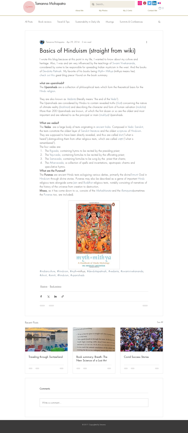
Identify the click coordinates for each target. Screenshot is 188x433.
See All (160, 322)
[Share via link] (62, 296)
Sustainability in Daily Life (87, 21)
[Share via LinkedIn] (55, 296)
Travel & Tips (63, 21)
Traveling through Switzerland (46, 357)
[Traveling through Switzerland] (46, 339)
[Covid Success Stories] (141, 339)
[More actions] (146, 42)
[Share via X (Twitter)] (48, 296)
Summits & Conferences (131, 21)
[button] (103, 10)
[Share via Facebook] (41, 296)
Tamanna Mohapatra (50, 3)
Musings (110, 21)
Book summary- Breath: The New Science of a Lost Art (91, 358)
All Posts (29, 21)
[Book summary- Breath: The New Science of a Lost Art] (94, 339)
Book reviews (44, 21)
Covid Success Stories (136, 357)
